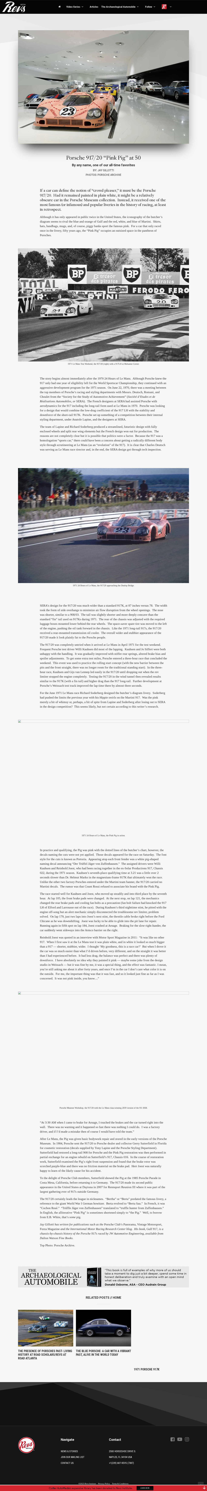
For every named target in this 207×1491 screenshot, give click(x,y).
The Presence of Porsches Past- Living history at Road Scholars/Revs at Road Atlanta (45, 1354)
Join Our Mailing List (72, 1457)
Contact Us (67, 1463)
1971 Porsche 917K (146, 1369)
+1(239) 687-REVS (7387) (121, 1463)
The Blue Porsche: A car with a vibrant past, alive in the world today (103, 1352)
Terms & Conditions (120, 1484)
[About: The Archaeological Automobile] (103, 1276)
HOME (117, 1297)
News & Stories (69, 1451)
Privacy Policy (104, 1484)
